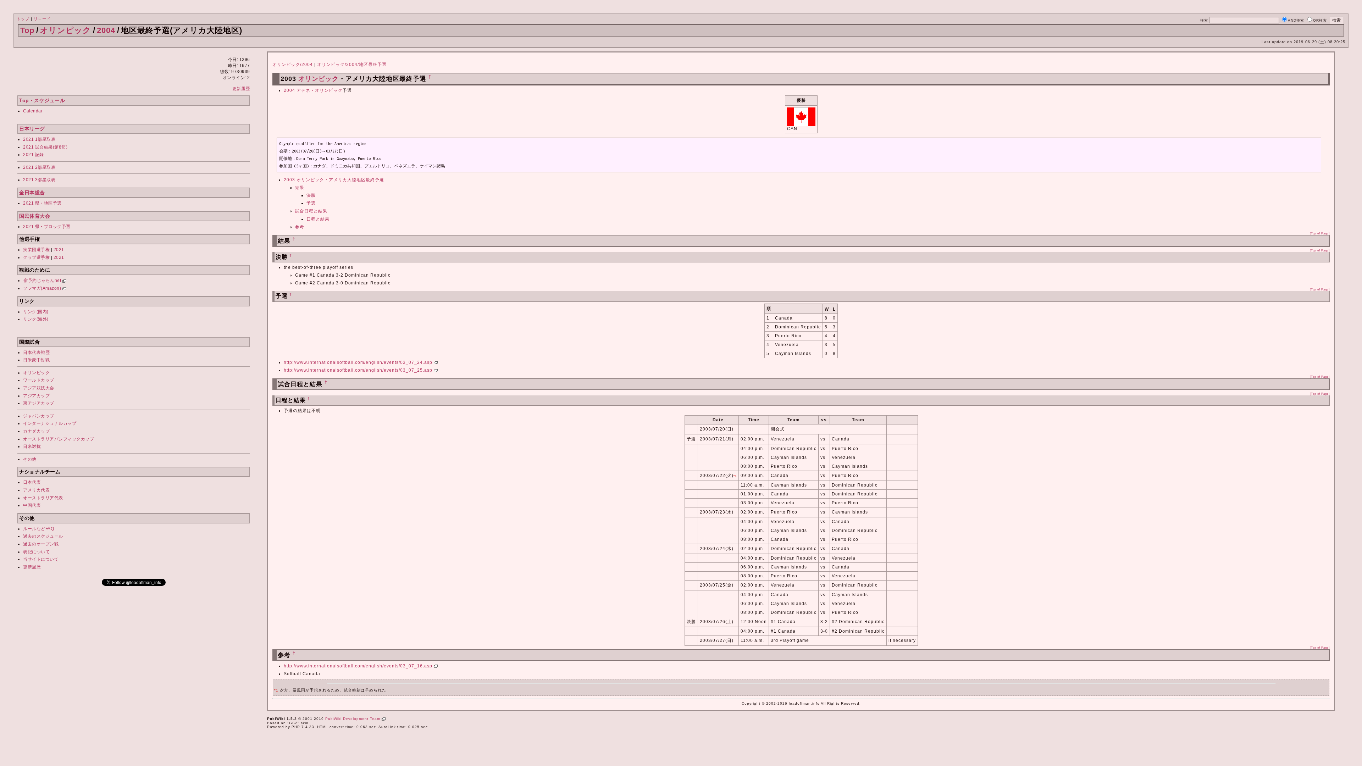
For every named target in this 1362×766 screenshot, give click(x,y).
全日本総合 (32, 192)
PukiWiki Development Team (353, 719)
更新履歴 (241, 88)
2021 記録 (33, 154)
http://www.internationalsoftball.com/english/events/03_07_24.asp (359, 362)
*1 (735, 476)
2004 (106, 30)
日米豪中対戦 (36, 359)
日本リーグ (32, 129)
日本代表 (32, 482)
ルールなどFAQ (38, 528)
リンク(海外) (36, 319)
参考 (299, 226)
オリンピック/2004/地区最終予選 (352, 64)
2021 (59, 249)
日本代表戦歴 (36, 352)
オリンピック (65, 30)
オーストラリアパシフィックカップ (58, 439)
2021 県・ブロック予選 (47, 226)
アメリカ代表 (36, 490)
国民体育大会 (34, 216)
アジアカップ (36, 395)
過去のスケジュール (43, 536)
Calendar (33, 111)
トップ (23, 19)
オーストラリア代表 (43, 497)
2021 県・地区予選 (42, 203)
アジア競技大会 (38, 387)
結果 (299, 187)
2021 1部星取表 (39, 139)
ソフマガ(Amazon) (42, 288)
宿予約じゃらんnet (42, 280)
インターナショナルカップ (49, 423)
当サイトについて (41, 559)
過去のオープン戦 (41, 544)
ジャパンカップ (38, 415)
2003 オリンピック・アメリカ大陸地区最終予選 (334, 179)
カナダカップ (36, 431)
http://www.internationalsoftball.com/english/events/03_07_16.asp (359, 666)
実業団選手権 (36, 249)
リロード (42, 19)
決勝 (311, 195)
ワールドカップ (38, 380)
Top (27, 30)
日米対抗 (32, 446)
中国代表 (32, 505)
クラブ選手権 (36, 257)
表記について (36, 551)
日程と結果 (318, 219)
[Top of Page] (1320, 233)
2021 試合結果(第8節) (45, 147)
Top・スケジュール (42, 100)
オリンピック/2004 (292, 64)
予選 (311, 203)
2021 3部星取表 (39, 179)
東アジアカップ (38, 403)
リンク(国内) (36, 311)
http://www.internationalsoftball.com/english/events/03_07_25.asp (359, 370)
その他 (30, 459)
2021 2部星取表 (39, 167)
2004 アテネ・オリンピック (313, 90)
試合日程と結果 (311, 211)
